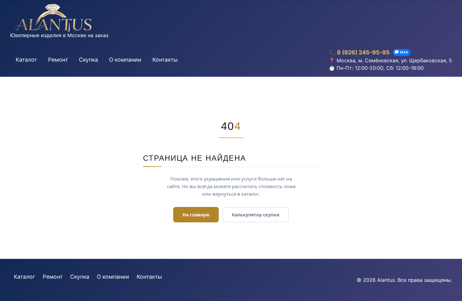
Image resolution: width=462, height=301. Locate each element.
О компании (125, 59)
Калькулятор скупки (255, 215)
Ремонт (58, 59)
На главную (196, 215)
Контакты (165, 59)
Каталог (26, 59)
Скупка (88, 59)
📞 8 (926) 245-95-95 (359, 52)
